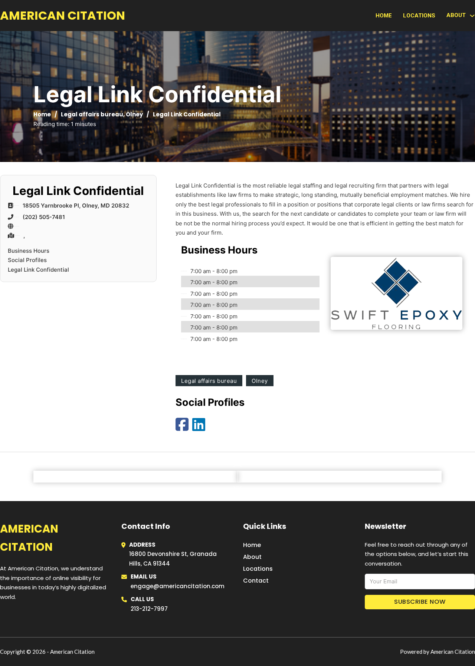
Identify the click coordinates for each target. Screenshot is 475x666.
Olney (134, 114)
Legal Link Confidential (38, 269)
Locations (419, 15)
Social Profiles (27, 260)
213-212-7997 (149, 609)
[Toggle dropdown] (472, 16)
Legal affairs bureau (92, 114)
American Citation (62, 15)
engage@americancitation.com (178, 586)
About (252, 557)
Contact (256, 580)
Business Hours (28, 250)
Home (384, 15)
